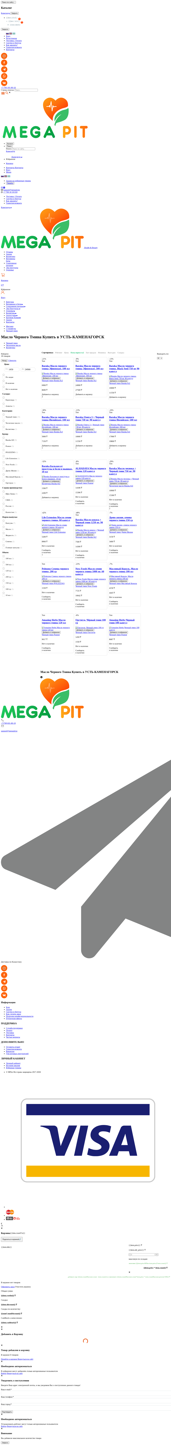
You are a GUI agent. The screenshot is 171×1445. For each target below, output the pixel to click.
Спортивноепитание (11, 264)
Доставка (10, 1033)
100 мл (10, 558)
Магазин (9, 326)
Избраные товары (13, 1068)
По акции (9, 377)
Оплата (9, 1030)
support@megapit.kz (12, 190)
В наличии (10, 383)
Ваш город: (6, 1404)
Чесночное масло (13, 345)
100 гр (10, 589)
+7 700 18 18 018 (10, 192)
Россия (10, 506)
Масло (10, 529)
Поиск (9, 146)
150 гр (10, 583)
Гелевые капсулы (14, 548)
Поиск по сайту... (8, 2)
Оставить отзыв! (13, 1047)
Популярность (77, 353)
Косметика (10, 256)
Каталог (10, 144)
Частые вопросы (13, 1037)
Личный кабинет (13, 1063)
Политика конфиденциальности (19, 1016)
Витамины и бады (14, 304)
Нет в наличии (11, 389)
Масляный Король (14, 477)
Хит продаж (91, 353)
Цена (66, 353)
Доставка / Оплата (14, 41)
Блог (8, 1007)
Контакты (10, 50)
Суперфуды (11, 329)
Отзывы (9, 252)
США (9, 500)
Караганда (5, 13)
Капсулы (10, 523)
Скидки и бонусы (13, 43)
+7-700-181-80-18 (8, 88)
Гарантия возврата (14, 47)
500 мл (10, 565)
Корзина (9, 163)
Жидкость (11, 535)
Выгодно (112, 353)
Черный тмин (12, 331)
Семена (10, 541)
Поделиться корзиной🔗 (12, 1239)
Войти (4, 1373)
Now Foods (11, 465)
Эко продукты (12, 268)
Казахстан (11, 512)
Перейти (10, 183)
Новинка (102, 353)
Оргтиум (11, 483)
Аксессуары (11, 315)
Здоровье (10, 270)
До (23, 369)
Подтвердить (7, 1412)
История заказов (13, 1065)
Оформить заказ (8, 1287)
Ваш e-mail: (6, 1389)
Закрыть (5, 1443)
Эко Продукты (12, 309)
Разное (10, 446)
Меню (8, 172)
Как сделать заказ (13, 1014)
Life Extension (13, 458)
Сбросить (12, 360)
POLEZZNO (12, 452)
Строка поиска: (8, 90)
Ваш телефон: (7, 1397)
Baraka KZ (11, 440)
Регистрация (11, 38)
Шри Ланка (12, 494)
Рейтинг (58, 353)
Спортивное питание (15, 306)
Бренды (9, 302)
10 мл (9, 595)
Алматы (10, 406)
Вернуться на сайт (25, 1359)
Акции (9, 254)
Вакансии (10, 1051)
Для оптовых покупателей (17, 1054)
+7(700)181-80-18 (8, 723)
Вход (8, 36)
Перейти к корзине (9, 1359)
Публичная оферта (14, 1018)
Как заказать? (12, 45)
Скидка (120, 353)
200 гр (10, 577)
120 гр (10, 571)
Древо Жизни (12, 471)
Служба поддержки (14, 1028)
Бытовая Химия (13, 318)
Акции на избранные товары (18, 181)
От (7, 369)
